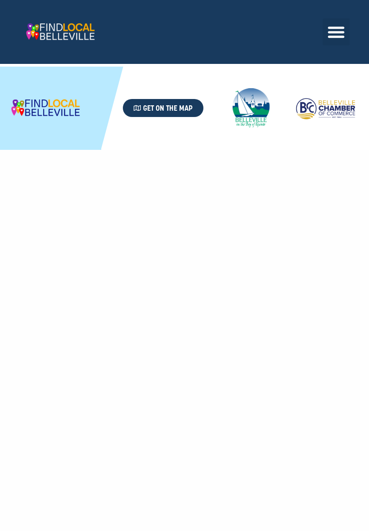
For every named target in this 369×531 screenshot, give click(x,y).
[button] (336, 31)
